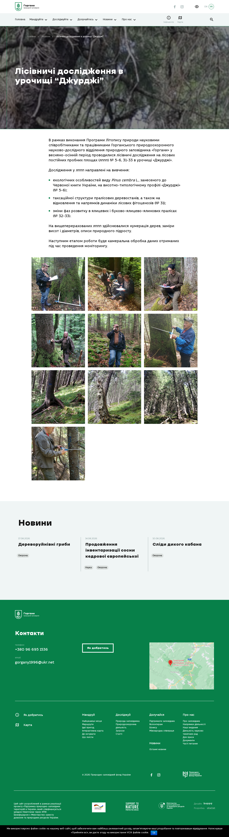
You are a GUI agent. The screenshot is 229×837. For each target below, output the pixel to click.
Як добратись (98, 648)
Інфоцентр (169, 22)
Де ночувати (89, 734)
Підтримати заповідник (162, 721)
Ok (154, 833)
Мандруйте (36, 19)
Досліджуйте (60, 19)
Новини (108, 19)
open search (211, 19)
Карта (180, 22)
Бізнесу (153, 727)
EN (205, 6)
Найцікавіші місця (92, 721)
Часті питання (190, 743)
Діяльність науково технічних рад (193, 732)
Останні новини (157, 749)
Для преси (188, 737)
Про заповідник (191, 721)
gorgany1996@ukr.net (34, 662)
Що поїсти (87, 737)
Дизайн (198, 803)
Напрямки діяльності (194, 724)
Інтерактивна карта (92, 731)
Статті (119, 734)
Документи (189, 740)
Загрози (120, 731)
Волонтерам (156, 724)
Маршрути (88, 724)
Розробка (204, 808)
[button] (197, 6)
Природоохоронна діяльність (126, 726)
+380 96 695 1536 (31, 649)
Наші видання (190, 727)
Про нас (127, 19)
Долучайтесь (86, 19)
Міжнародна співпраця (161, 731)
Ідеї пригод (88, 727)
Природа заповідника (128, 721)
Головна (20, 19)
